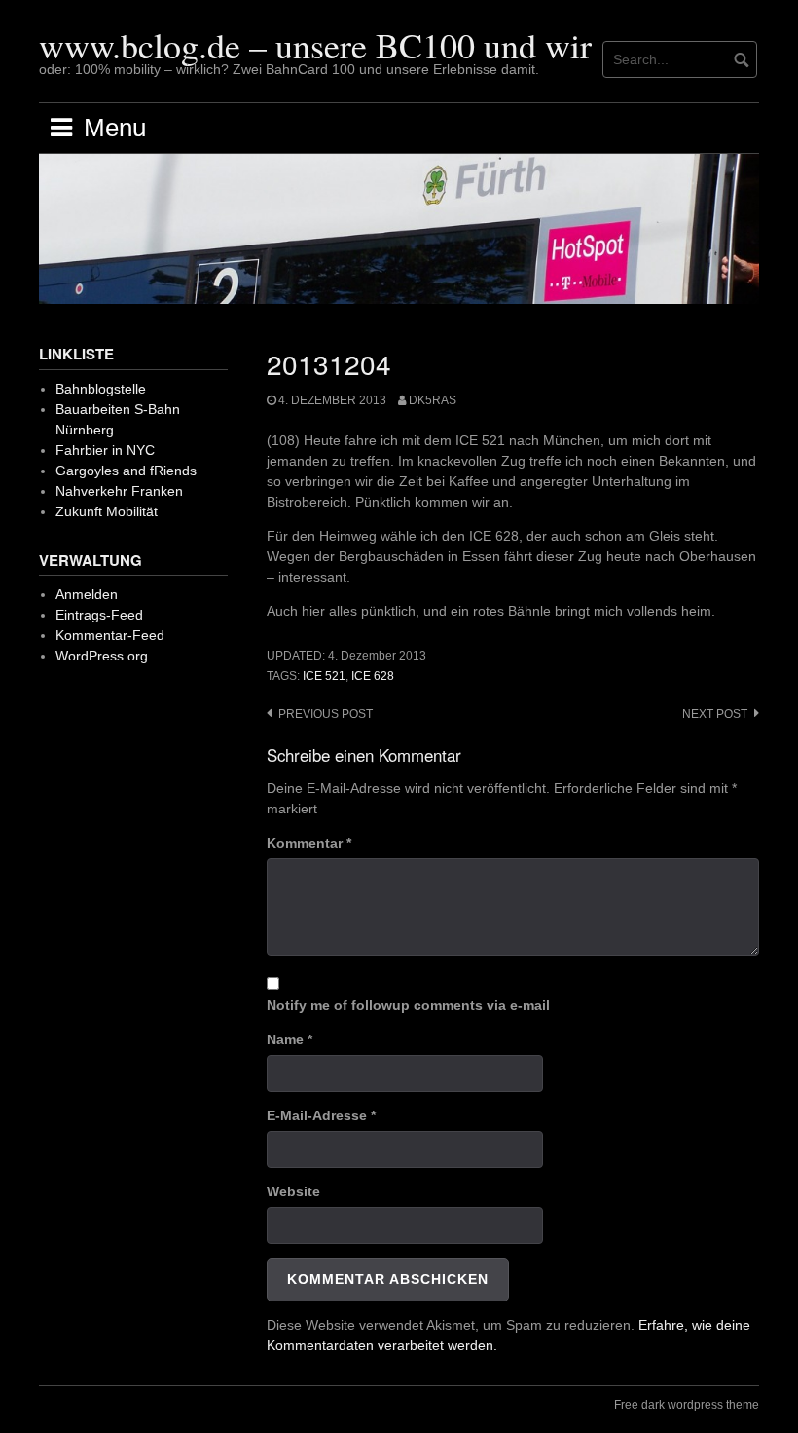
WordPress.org (101, 655)
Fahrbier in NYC (105, 450)
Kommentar (309, 842)
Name (289, 1039)
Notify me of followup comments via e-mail (408, 1005)
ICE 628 (372, 676)
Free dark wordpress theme (686, 1405)
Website (293, 1191)
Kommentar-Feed (109, 635)
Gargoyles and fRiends (126, 470)
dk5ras (432, 400)
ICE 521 (324, 676)
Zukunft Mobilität (106, 511)
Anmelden (86, 594)
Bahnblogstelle (100, 388)
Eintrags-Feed (99, 614)
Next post (714, 714)
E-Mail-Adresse (321, 1115)
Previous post (325, 714)
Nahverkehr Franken (119, 491)
